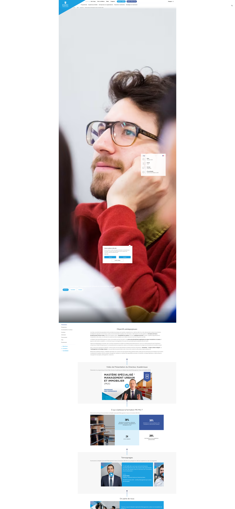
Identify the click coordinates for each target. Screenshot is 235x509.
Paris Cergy (93, 1)
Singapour (113, 1)
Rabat (107, 1)
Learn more (106, 253)
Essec (78, 7)
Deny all (124, 257)
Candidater (73, 289)
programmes (82, 7)
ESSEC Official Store (131, 1)
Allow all (110, 257)
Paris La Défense (100, 1)
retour (74, 7)
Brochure (66, 289)
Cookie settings (117, 260)
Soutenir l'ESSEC (121, 1)
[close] (130, 246)
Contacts (80, 289)
